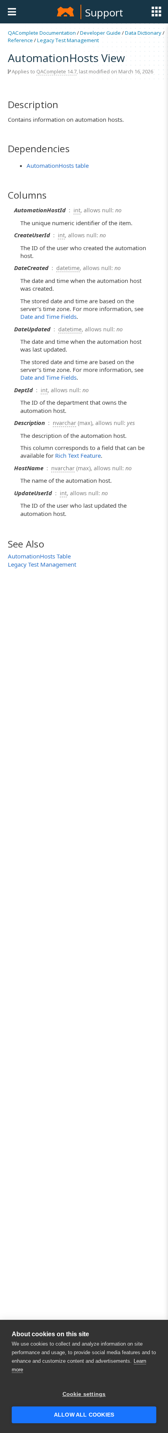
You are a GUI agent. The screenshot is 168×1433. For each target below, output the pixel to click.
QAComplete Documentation (42, 32)
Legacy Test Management (68, 40)
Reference (20, 40)
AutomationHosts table (58, 165)
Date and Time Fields (48, 316)
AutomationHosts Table (39, 556)
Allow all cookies (84, 1415)
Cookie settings (84, 1394)
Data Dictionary (143, 32)
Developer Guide (100, 32)
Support (104, 12)
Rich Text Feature (78, 455)
